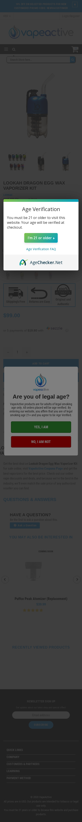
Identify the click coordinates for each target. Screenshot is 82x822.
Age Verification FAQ (41, 249)
